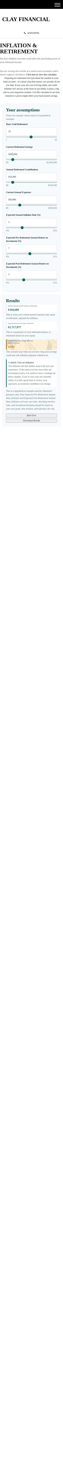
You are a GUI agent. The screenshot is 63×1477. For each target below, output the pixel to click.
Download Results (31, 420)
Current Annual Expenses (18, 192)
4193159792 (33, 33)
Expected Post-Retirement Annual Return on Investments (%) (27, 265)
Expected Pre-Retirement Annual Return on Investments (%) (27, 239)
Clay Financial (26, 19)
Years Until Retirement (17, 124)
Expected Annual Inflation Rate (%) (23, 215)
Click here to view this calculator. (41, 74)
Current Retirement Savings (19, 147)
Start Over (31, 415)
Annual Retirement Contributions (22, 169)
